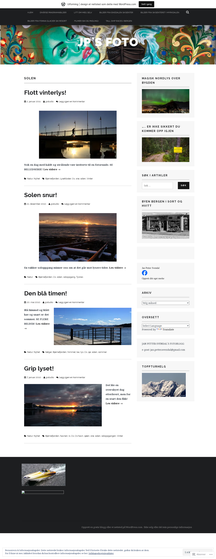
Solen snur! (40, 194)
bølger (48, 352)
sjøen (86, 436)
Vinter (90, 178)
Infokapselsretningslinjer (101, 553)
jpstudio (49, 101)
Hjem (30, 12)
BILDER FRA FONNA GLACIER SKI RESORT (47, 21)
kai (78, 352)
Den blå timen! (45, 293)
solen (83, 178)
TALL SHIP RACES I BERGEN (119, 21)
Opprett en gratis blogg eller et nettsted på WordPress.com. (112, 527)
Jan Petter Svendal (150, 268)
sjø (89, 352)
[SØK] (188, 12)
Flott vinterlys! (45, 92)
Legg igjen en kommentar (72, 101)
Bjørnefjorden (52, 178)
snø (77, 178)
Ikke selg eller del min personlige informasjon (168, 527)
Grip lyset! (39, 368)
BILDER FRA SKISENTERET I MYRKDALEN (160, 12)
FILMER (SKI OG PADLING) (86, 21)
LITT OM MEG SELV (83, 12)
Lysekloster (65, 178)
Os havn (79, 436)
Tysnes (79, 277)
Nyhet (37, 178)
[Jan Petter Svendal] (144, 274)
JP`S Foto (108, 42)
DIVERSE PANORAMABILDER (53, 12)
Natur (30, 178)
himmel (72, 352)
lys (81, 352)
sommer (102, 352)
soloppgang (69, 277)
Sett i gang (146, 4)
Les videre (51, 169)
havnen (64, 436)
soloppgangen (108, 436)
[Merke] (157, 185)
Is (69, 436)
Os (73, 178)
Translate (168, 329)
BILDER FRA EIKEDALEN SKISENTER (116, 12)
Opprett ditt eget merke (153, 278)
